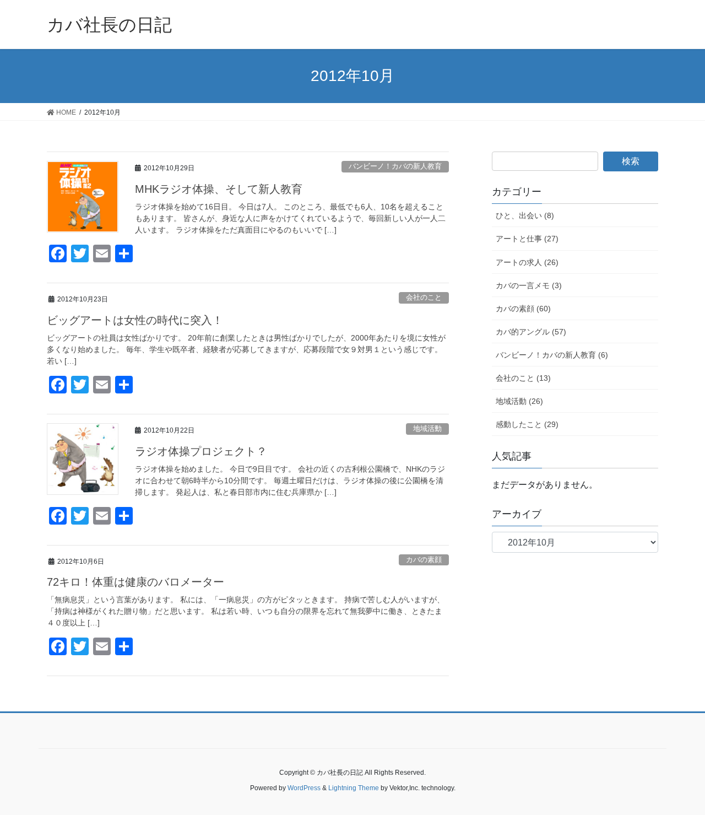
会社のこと (424, 297)
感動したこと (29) (527, 424)
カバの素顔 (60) (523, 308)
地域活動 (427, 428)
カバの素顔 (424, 559)
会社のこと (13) (523, 378)
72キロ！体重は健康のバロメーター (135, 582)
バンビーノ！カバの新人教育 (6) (552, 354)
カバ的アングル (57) (531, 331)
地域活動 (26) (519, 401)
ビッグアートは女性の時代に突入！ (135, 320)
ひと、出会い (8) (525, 215)
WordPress (304, 788)
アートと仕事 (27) (527, 238)
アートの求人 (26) (527, 262)
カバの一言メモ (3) (529, 285)
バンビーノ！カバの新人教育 (395, 166)
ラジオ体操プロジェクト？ (201, 451)
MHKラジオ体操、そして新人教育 (218, 189)
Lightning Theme (353, 788)
